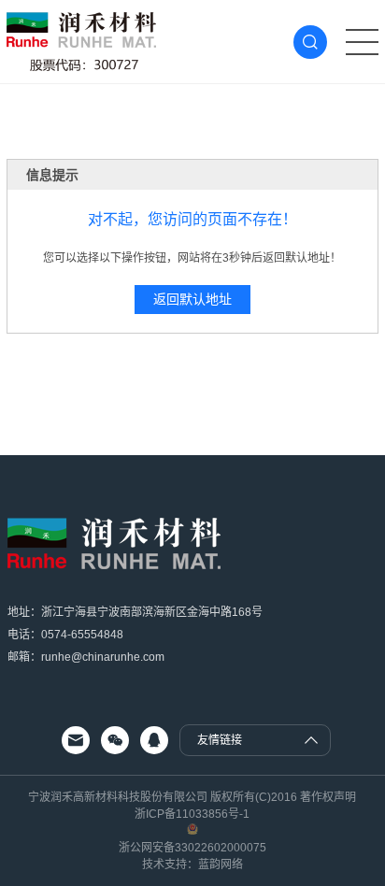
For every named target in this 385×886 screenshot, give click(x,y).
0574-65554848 (82, 634)
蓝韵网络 (220, 864)
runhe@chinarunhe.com (102, 657)
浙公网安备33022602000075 (192, 847)
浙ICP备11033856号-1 (192, 814)
